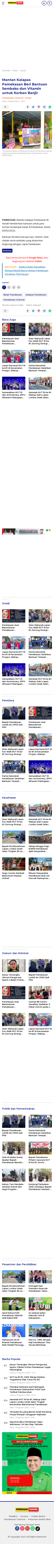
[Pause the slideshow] (43, 1463)
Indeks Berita (38, 1516)
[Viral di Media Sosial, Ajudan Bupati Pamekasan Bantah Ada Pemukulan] (13, 1148)
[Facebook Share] (28, 107)
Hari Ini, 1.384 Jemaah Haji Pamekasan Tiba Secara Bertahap (40, 1342)
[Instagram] (22, 1528)
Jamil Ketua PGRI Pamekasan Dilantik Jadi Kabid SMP (12, 1315)
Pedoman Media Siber (39, 1519)
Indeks (38, 261)
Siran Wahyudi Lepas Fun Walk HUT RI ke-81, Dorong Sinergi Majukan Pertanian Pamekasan (39, 341)
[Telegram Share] (44, 107)
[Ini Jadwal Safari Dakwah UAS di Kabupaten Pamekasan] (40, 1303)
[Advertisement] (27, 39)
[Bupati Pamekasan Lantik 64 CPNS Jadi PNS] (13, 713)
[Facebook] (17, 1528)
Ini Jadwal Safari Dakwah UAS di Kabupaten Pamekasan (37, 1315)
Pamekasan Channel (12, 98)
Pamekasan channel (14, 300)
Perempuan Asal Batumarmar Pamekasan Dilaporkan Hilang (11, 341)
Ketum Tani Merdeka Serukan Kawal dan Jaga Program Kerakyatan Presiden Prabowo (12, 1187)
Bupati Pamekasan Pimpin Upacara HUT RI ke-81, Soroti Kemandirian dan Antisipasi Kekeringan (40, 1160)
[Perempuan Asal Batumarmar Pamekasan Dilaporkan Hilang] (13, 329)
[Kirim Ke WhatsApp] (50, 107)
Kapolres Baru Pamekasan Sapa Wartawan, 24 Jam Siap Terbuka (26, 1423)
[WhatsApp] (32, 1528)
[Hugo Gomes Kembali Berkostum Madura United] (13, 863)
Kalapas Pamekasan (36, 294)
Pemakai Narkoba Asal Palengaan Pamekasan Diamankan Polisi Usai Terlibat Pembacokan (27, 1389)
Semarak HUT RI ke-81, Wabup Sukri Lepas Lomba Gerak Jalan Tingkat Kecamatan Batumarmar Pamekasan (40, 395)
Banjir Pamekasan (12, 294)
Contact (24, 1516)
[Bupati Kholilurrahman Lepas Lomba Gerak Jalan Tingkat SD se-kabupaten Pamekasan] (13, 837)
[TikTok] (37, 1528)
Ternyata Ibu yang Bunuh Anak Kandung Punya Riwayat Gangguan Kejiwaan (30, 1413)
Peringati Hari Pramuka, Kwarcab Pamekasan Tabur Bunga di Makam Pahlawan (38, 1288)
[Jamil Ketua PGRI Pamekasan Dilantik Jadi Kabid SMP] (13, 1303)
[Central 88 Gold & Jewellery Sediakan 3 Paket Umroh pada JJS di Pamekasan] (40, 992)
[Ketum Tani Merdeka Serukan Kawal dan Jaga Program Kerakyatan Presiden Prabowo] (13, 1175)
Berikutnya (7, 250)
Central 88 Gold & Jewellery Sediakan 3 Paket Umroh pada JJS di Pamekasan (40, 1004)
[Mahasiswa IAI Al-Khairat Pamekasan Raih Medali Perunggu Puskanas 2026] (13, 1330)
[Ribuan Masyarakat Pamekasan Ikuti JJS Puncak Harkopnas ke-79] (40, 863)
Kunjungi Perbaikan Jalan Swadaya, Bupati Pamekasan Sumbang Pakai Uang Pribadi (40, 1187)
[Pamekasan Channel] (15, 3)
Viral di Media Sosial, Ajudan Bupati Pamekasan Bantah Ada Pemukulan (12, 1160)
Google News (36, 257)
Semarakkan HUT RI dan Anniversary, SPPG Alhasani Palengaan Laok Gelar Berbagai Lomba (13, 395)
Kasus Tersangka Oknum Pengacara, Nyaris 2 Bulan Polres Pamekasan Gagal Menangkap (13, 977)
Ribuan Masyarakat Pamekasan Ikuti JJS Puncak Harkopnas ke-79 (39, 876)
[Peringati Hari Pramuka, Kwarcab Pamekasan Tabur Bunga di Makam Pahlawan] (40, 1276)
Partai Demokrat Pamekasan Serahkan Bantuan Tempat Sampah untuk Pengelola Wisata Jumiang (40, 368)
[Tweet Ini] (33, 107)
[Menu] (4, 3)
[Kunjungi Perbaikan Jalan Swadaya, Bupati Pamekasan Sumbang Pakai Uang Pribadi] (40, 1175)
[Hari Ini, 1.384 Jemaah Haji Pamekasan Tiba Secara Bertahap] (40, 1330)
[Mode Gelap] (44, 3)
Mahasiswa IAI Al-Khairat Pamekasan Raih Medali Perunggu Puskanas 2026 (13, 1342)
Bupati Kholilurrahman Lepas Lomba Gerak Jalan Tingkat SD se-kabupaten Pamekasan (13, 849)
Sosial (28, 98)
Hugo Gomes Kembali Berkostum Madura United (13, 875)
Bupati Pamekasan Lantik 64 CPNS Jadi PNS (12, 724)
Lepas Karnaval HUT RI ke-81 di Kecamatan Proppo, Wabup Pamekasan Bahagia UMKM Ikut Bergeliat (13, 368)
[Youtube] (27, 1528)
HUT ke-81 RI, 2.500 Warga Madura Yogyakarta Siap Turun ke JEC (27, 1378)
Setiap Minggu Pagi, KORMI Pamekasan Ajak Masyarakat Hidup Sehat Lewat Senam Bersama (39, 849)
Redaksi (13, 1516)
